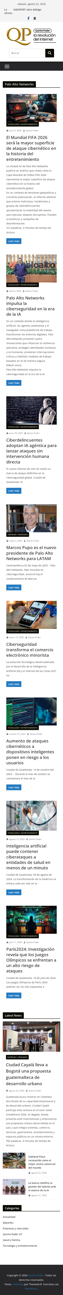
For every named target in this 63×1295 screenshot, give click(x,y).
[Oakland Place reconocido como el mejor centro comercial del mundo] (14, 1165)
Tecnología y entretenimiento (22, 124)
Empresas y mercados (18, 534)
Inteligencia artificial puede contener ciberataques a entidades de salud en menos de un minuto (28, 857)
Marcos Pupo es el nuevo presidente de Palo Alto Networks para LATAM (31, 552)
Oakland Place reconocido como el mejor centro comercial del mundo (41, 1162)
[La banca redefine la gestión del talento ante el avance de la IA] (14, 1189)
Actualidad (9, 1217)
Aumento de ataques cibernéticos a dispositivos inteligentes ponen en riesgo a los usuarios (30, 752)
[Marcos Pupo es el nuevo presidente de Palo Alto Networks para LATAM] (31, 518)
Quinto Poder (32, 130)
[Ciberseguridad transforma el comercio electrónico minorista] (31, 615)
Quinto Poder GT (12, 1234)
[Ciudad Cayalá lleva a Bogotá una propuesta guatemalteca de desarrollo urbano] (31, 1036)
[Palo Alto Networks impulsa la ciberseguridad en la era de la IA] (31, 268)
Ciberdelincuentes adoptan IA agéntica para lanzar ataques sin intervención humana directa (31, 451)
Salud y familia (11, 1240)
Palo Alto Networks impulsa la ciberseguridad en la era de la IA (30, 306)
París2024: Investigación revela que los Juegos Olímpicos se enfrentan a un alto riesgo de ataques (31, 960)
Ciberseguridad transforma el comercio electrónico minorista (29, 649)
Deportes (8, 1222)
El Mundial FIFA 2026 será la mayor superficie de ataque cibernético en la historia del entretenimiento (31, 148)
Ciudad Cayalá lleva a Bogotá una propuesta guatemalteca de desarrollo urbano (28, 1074)
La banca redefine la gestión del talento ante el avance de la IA (42, 1186)
